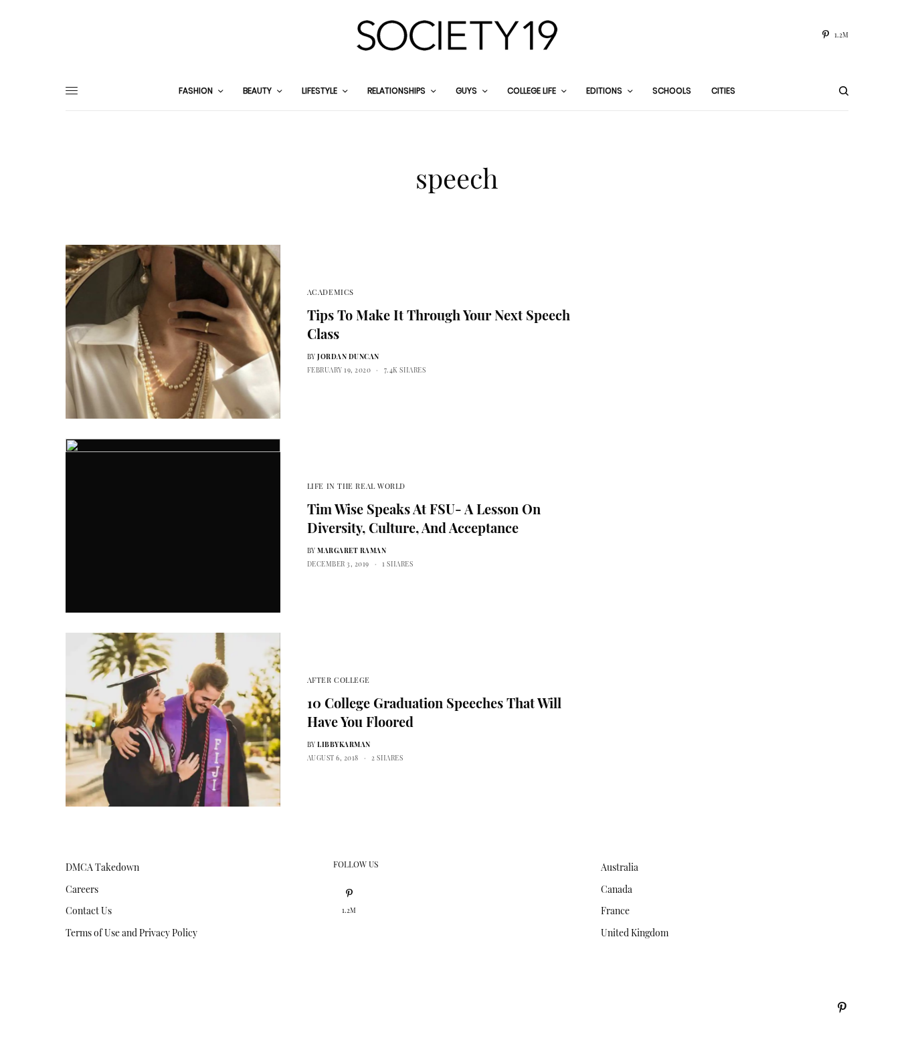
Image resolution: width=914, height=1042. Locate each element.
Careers (82, 889)
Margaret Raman (351, 550)
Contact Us (89, 910)
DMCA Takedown (102, 867)
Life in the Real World (356, 486)
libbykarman (344, 744)
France (615, 910)
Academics (330, 292)
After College (338, 680)
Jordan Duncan (348, 356)
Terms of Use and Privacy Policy (131, 932)
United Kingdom (634, 932)
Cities (723, 90)
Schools (671, 90)
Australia (619, 867)
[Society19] (457, 35)
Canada (616, 889)
